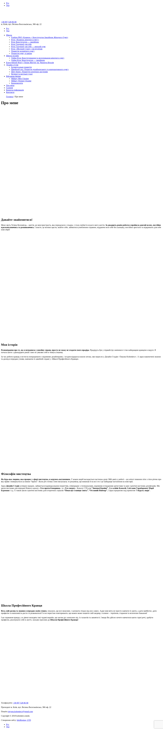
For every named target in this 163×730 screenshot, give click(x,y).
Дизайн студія (12, 65)
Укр (7, 5)
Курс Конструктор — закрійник (25, 42)
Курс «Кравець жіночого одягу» (25, 40)
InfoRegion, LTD (24, 720)
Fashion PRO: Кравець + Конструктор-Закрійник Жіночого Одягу (39, 37)
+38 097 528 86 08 (8, 22)
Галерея (9, 88)
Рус (7, 3)
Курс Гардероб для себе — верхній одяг (28, 46)
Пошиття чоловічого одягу (23, 51)
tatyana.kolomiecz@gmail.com (20, 711)
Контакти (10, 92)
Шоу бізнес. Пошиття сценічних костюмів (29, 72)
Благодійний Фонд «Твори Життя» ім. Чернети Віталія (30, 62)
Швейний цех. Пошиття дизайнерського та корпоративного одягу (40, 69)
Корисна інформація (15, 90)
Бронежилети (17, 83)
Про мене (10, 85)
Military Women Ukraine (21, 81)
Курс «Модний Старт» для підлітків (26, 49)
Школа (9, 35)
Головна (9, 97)
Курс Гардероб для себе (21, 44)
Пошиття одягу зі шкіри (21, 53)
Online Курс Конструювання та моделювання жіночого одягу (37, 58)
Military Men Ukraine (20, 78)
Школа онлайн (12, 56)
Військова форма (13, 76)
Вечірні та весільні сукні (21, 74)
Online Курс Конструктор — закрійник (28, 60)
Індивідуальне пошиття (21, 67)
